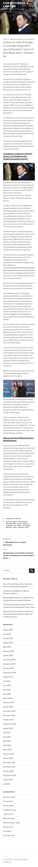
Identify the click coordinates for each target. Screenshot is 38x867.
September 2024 (9, 673)
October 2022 (8, 771)
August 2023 (8, 728)
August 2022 (8, 780)
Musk (19, 525)
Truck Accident (8, 836)
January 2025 (8, 655)
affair (9, 522)
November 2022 (9, 767)
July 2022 (6, 784)
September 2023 (9, 724)
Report (9, 527)
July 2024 (6, 681)
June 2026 (7, 634)
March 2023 (7, 750)
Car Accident (8, 801)
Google (26, 523)
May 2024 (7, 690)
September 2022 (9, 775)
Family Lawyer (8, 806)
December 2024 (9, 660)
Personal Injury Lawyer (11, 823)
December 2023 (9, 711)
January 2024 (8, 707)
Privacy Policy (8, 859)
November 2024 (9, 664)
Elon (20, 523)
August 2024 (8, 677)
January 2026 (8, 638)
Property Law (8, 827)
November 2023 (9, 715)
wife (27, 527)
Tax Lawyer (7, 831)
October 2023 (8, 720)
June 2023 (7, 737)
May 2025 (7, 647)
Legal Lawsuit (8, 814)
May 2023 (7, 741)
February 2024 (8, 703)
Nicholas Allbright (26, 39)
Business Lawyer (13, 518)
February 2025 (8, 651)
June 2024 (7, 685)
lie (15, 525)
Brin (15, 522)
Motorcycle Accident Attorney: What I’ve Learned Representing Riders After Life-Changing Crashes (18, 614)
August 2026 (8, 630)
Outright (27, 525)
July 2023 (6, 733)
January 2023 (8, 758)
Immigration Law (9, 810)
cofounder (22, 522)
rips (15, 527)
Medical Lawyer (9, 818)
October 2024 (8, 668)
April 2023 (7, 745)
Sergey (21, 527)
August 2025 (8, 643)
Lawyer (9, 525)
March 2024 (7, 698)
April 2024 (7, 694)
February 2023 (8, 754)
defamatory (11, 523)
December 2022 (9, 763)
